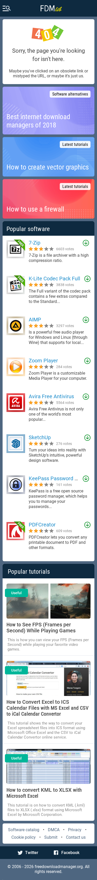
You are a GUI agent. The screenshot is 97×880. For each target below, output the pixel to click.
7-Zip (34, 243)
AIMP (35, 319)
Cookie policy (23, 837)
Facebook (70, 852)
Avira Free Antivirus (51, 396)
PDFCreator (42, 525)
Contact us (76, 837)
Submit (50, 837)
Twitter (31, 852)
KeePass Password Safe (57, 478)
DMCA (53, 829)
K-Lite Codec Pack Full (54, 278)
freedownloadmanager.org (59, 866)
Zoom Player (43, 360)
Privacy (74, 829)
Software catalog (23, 829)
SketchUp (40, 437)
